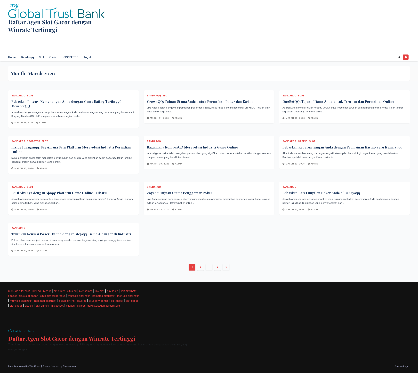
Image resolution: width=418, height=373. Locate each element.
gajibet (81, 305)
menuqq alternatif (19, 291)
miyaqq (70, 305)
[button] (399, 57)
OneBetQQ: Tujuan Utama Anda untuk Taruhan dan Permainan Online (338, 101)
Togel (87, 57)
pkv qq (36, 291)
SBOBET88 (71, 57)
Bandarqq (27, 57)
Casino (53, 57)
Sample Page (402, 366)
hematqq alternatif (103, 295)
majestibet (57, 305)
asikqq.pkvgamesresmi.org (103, 305)
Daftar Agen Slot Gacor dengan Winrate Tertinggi (50, 25)
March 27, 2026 (295, 209)
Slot (41, 57)
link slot (99, 291)
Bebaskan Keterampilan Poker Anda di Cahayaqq (321, 193)
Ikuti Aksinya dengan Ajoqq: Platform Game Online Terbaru (59, 193)
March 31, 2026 (24, 122)
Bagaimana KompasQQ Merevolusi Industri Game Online (192, 147)
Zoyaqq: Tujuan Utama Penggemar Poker (179, 193)
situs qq (72, 291)
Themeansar (69, 366)
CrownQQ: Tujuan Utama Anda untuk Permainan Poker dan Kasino (200, 101)
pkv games (85, 291)
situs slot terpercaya (52, 295)
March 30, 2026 (295, 118)
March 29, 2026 (160, 164)
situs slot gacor (28, 295)
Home (12, 57)
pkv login (112, 291)
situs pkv (59, 291)
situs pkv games (99, 300)
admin (43, 122)
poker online (67, 300)
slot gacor (117, 300)
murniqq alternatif (79, 295)
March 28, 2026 (24, 209)
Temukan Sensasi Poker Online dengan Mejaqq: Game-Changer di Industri (71, 234)
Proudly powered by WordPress (24, 366)
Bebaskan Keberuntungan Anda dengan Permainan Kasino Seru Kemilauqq (342, 147)
